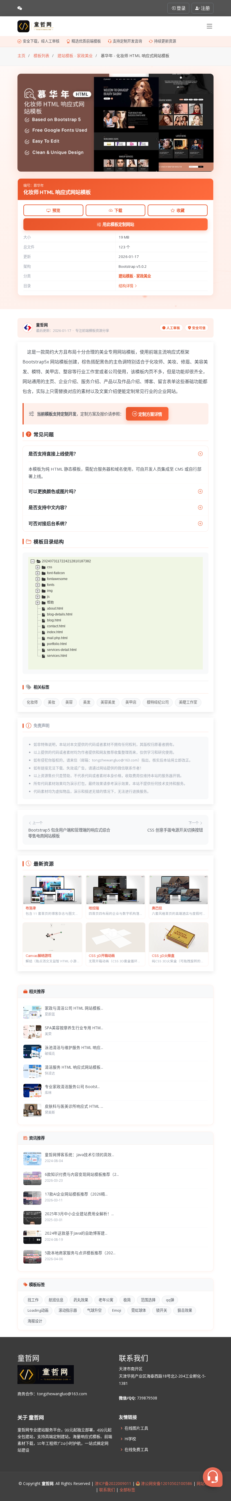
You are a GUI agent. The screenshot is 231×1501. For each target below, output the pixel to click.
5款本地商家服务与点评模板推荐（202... (80, 1252)
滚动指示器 (68, 1310)
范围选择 (148, 1299)
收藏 (181, 210)
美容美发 (108, 702)
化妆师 (32, 702)
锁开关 (161, 1310)
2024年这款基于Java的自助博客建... (76, 1233)
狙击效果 (184, 1310)
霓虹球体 (138, 1310)
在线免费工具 (136, 1449)
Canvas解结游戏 (38, 956)
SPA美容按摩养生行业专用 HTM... (74, 1027)
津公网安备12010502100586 (166, 1483)
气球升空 (94, 1310)
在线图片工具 (136, 1428)
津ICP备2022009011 (113, 1483)
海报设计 (35, 1321)
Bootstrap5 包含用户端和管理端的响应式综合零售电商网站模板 (69, 833)
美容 (69, 702)
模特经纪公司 (158, 702)
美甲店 (130, 702)
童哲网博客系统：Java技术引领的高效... (79, 1154)
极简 (127, 1299)
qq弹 (170, 1299)
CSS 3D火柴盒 (163, 956)
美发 (86, 702)
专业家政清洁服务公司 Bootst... (72, 1086)
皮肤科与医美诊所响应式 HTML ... (74, 1106)
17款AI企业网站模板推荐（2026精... (76, 1194)
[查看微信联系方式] (19, 8)
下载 (118, 210)
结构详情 (126, 285)
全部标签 (126, 1489)
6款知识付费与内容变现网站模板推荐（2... (82, 1174)
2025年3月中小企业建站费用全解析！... (79, 1213)
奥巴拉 (157, 908)
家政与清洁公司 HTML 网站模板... (74, 1008)
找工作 (33, 1299)
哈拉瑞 (94, 908)
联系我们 (107, 1489)
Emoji (116, 1310)
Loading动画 (38, 1310)
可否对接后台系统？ (48, 523)
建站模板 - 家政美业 (135, 275)
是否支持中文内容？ (48, 507)
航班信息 (56, 1299)
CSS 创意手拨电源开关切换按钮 (175, 830)
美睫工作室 (188, 702)
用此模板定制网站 (118, 224)
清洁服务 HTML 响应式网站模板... (74, 1067)
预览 (56, 210)
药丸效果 (81, 1299)
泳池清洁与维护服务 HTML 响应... (74, 1047)
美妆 (51, 702)
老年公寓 (106, 1299)
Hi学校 (130, 1439)
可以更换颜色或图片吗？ (53, 491)
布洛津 (31, 908)
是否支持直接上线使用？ (53, 454)
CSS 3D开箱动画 (102, 956)
